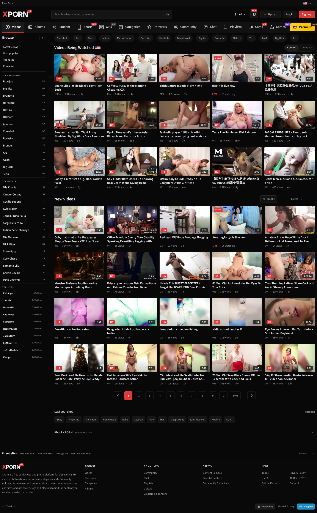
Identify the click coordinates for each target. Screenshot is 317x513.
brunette (219, 38)
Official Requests (271, 483)
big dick (279, 38)
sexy (59, 420)
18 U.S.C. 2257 (298, 478)
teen (90, 38)
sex (77, 38)
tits (251, 38)
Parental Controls (212, 478)
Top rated (8, 60)
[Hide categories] (42, 38)
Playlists (148, 483)
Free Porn (7, 3)
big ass (202, 38)
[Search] (167, 14)
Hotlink (216, 420)
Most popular (10, 53)
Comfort (292, 47)
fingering (74, 420)
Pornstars (8, 66)
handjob (164, 38)
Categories (91, 483)
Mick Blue (91, 420)
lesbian (138, 420)
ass (294, 38)
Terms (265, 473)
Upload (148, 489)
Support (294, 483)
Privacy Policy (298, 473)
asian (229, 420)
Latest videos (10, 47)
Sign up (307, 14)
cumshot (62, 38)
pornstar (146, 38)
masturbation (124, 38)
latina (105, 38)
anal (264, 38)
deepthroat (183, 38)
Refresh (310, 411)
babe (125, 420)
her (162, 420)
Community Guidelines (216, 483)
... (223, 396)
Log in (289, 14)
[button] (312, 38)
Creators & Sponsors (155, 494)
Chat (146, 478)
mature (237, 38)
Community (150, 473)
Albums (89, 489)
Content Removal (212, 473)
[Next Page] (251, 395)
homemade (109, 420)
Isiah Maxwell (197, 420)
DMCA (265, 478)
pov (151, 420)
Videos (88, 473)
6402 (235, 396)
